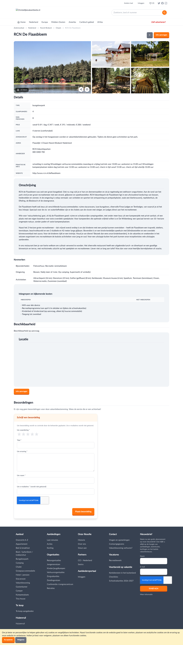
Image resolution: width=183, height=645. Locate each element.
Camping (20, 563)
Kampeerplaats (22, 595)
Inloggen (141, 3)
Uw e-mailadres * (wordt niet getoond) (31, 487)
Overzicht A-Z (22, 540)
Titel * (19, 440)
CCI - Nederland (85, 560)
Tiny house (20, 599)
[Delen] (81, 89)
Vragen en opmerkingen (119, 540)
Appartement (21, 544)
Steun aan (82, 548)
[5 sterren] (36, 434)
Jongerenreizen (53, 564)
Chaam (58, 28)
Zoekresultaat (19, 28)
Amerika (72, 22)
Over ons (82, 544)
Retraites (51, 588)
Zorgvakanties (53, 576)
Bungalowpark (22, 559)
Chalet (19, 567)
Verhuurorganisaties (55, 572)
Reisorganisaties (54, 560)
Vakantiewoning (23, 583)
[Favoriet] (87, 89)
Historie (81, 540)
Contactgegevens (116, 544)
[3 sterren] (28, 434)
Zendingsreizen (53, 580)
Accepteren (8, 640)
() (153, 3)
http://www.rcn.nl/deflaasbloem (46, 173)
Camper (19, 591)
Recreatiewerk (115, 560)
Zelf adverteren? (158, 22)
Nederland (33, 22)
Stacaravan (21, 579)
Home (23, 22)
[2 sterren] (23, 434)
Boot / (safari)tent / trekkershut (24, 553)
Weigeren (20, 640)
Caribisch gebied (86, 22)
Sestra (80, 564)
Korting (50, 548)
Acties (49, 544)
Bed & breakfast (23, 548)
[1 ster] (19, 434)
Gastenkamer (21, 587)
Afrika (100, 22)
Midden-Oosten (58, 22)
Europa (45, 22)
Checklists (113, 577)
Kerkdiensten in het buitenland (122, 573)
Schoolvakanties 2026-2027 (121, 581)
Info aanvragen (161, 35)
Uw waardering (23, 430)
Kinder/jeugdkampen (56, 568)
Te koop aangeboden (25, 611)
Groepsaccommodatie (25, 571)
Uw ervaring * (22, 451)
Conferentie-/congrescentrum (60, 584)
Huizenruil (20, 624)
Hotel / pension (22, 575)
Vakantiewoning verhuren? (120, 548)
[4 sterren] (32, 434)
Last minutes (52, 540)
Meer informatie (146, 594)
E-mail (142, 567)
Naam (142, 556)
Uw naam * (21, 475)
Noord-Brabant (46, 28)
